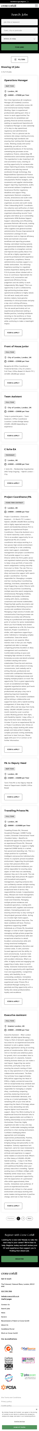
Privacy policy (6, 1401)
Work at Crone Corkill (9, 1333)
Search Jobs (5, 1308)
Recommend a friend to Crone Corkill (15, 1321)
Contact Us (5, 1304)
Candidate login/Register (18, 1)
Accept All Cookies (19, 1427)
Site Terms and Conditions (11, 1397)
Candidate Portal (7, 1329)
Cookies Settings (19, 1421)
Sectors (4, 1317)
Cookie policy (6, 1405)
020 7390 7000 (6, 1291)
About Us (4, 1325)
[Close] (36, 1409)
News (3, 1313)
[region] (19, 1419)
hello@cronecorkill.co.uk (10, 1296)
